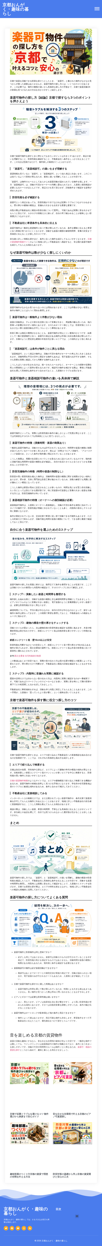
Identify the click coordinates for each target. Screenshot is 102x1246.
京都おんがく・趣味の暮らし (15, 9)
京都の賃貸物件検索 (19, 780)
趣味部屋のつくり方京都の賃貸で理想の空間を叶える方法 (29, 1175)
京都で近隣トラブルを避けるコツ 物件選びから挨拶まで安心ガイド (29, 1115)
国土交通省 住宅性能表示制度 (27, 656)
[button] (77, 1216)
